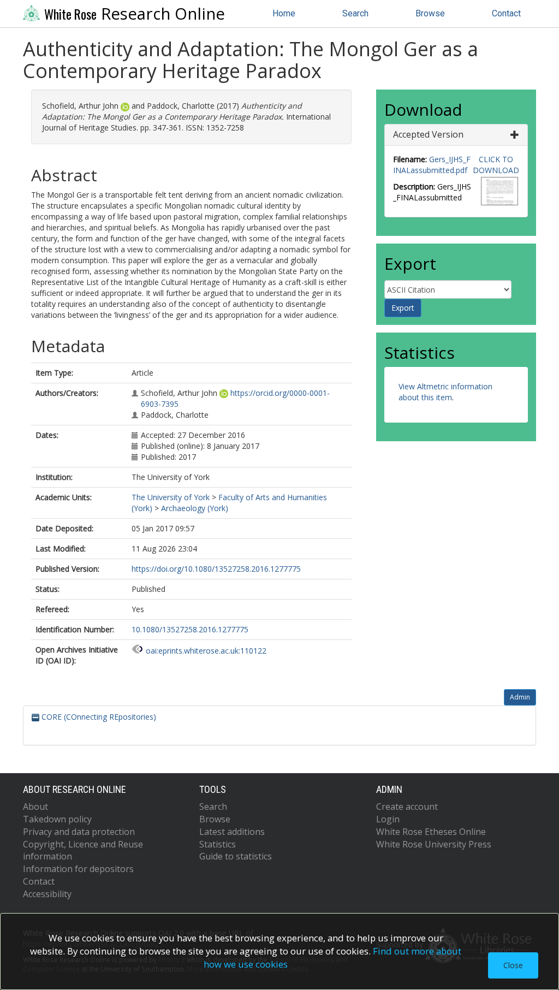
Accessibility (47, 894)
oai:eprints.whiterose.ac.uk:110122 (206, 650)
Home (283, 13)
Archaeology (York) (194, 508)
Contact (506, 13)
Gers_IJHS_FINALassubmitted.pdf (432, 164)
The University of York (171, 497)
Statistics (217, 844)
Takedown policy (57, 819)
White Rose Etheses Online (431, 832)
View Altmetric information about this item (445, 391)
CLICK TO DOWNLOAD (496, 164)
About (35, 807)
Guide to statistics (235, 856)
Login (388, 819)
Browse (430, 13)
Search (355, 13)
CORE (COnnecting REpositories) (97, 717)
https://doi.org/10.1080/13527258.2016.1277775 (216, 569)
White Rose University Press (433, 844)
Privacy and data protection (79, 832)
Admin (520, 697)
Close (513, 965)
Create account (407, 807)
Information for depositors (78, 869)
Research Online (134, 14)
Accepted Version (428, 134)
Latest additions (232, 832)
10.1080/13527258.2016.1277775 (190, 629)
